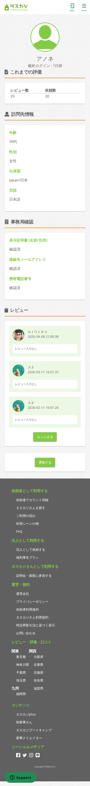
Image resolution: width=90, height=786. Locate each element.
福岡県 (21, 694)
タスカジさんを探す (30, 508)
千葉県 (21, 672)
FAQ (19, 531)
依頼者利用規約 (27, 609)
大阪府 (38, 656)
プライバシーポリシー (32, 601)
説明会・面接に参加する (34, 575)
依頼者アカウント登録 (32, 500)
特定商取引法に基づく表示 (35, 625)
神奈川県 (22, 664)
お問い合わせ (26, 633)
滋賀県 (38, 688)
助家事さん (24, 722)
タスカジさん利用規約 (32, 617)
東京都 (21, 656)
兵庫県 (38, 664)
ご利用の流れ (26, 515)
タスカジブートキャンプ (34, 730)
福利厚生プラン (27, 557)
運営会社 (22, 593)
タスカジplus (26, 714)
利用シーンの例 (27, 523)
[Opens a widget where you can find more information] (20, 778)
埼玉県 (21, 680)
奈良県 (38, 680)
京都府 (38, 672)
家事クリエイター (29, 738)
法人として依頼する (30, 549)
